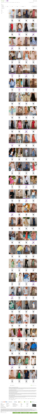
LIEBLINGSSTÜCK (16, 398)
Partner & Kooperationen (3, 406)
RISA (9, 399)
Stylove (11, 398)
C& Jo (34, 398)
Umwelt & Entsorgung (15, 405)
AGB (6, 404)
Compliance (7, 406)
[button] (36, 1)
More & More (26, 398)
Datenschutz (7, 405)
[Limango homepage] (2, 1)
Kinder (21, 405)
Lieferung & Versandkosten (15, 404)
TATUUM (19, 398)
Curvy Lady (21, 398)
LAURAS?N (29, 398)
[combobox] (32, 2)
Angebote (21, 404)
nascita (23, 398)
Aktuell (27, 404)
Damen (21, 406)
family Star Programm (3, 404)
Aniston (13, 398)
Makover (9, 398)
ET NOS (32, 398)
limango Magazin (2, 405)
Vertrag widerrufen (14, 406)
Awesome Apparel (11, 399)
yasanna (14, 399)
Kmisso (30, 398)
